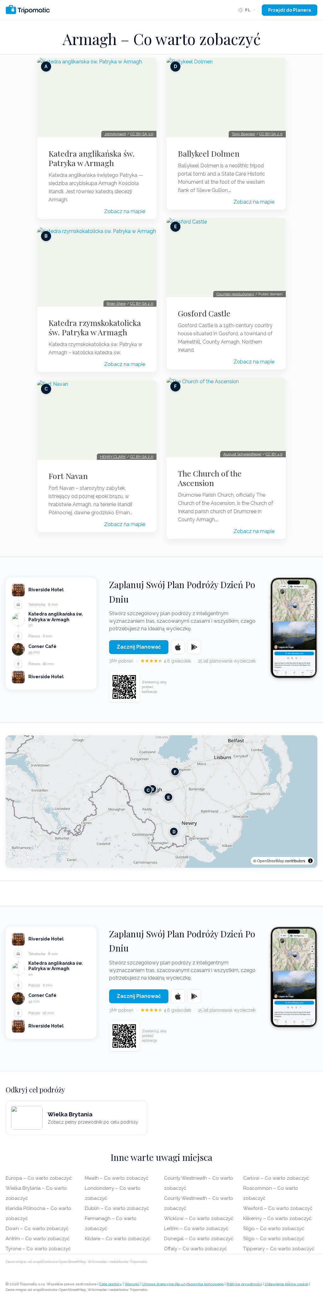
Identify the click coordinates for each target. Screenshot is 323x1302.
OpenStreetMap (270, 860)
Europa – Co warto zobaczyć (39, 1178)
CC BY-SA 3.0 (141, 134)
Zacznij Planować (139, 647)
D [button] (174, 831)
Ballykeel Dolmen (208, 153)
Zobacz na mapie (124, 211)
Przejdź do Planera (289, 10)
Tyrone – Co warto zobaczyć (38, 1249)
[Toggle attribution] (310, 861)
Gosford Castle (204, 313)
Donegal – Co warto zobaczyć (198, 1238)
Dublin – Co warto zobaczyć (117, 1208)
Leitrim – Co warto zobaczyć (196, 1228)
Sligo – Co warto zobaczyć (273, 1228)
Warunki (132, 1284)
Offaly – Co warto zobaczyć (195, 1249)
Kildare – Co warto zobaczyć (117, 1238)
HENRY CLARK (113, 456)
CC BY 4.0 (274, 454)
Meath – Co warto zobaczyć (116, 1178)
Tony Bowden (243, 134)
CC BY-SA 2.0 (141, 303)
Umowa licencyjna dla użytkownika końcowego (183, 1284)
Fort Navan (68, 476)
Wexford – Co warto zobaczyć (277, 1208)
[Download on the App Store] (178, 647)
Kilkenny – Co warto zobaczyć (277, 1218)
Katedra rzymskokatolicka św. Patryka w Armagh (95, 327)
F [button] (175, 771)
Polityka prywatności (244, 1284)
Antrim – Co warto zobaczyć (37, 1238)
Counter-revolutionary (235, 294)
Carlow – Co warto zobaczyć (276, 1178)
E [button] (168, 797)
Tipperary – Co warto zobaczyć (278, 1249)
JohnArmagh (115, 134)
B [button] (152, 789)
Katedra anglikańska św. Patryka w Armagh (92, 158)
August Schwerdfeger (242, 454)
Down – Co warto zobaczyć (37, 1228)
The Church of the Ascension (210, 478)
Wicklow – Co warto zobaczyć (198, 1218)
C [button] (148, 790)
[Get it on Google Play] (194, 647)
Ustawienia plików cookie (286, 1284)
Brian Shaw (116, 303)
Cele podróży (110, 1284)
